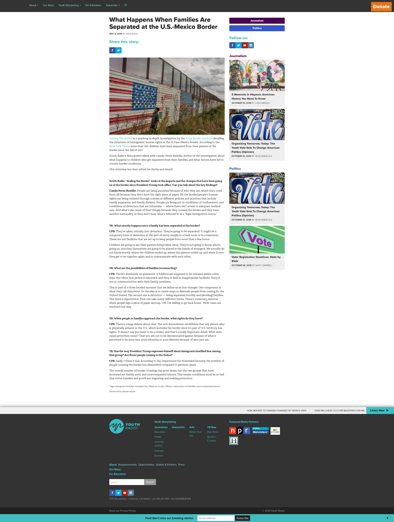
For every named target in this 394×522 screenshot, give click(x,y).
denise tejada (128, 391)
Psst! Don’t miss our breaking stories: (169, 518)
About (33, 5)
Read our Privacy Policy (122, 510)
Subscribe (112, 5)
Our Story (48, 5)
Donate (381, 7)
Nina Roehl (132, 33)
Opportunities (146, 464)
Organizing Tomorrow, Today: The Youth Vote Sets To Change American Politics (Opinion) (256, 147)
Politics (257, 28)
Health (157, 436)
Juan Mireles (262, 103)
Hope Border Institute (199, 138)
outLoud (158, 450)
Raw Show (212, 432)
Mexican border (157, 386)
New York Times (119, 146)
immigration (141, 386)
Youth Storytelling (68, 5)
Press (181, 464)
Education (159, 432)
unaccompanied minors (208, 386)
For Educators (93, 5)
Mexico (169, 386)
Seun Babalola (263, 156)
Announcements (127, 464)
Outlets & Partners (166, 464)
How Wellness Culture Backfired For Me (313, 410)
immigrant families (124, 386)
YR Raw (211, 427)
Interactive (178, 427)
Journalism (257, 20)
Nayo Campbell (264, 265)
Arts (191, 427)
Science (158, 455)
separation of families (184, 386)
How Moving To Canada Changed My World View (250, 410)
